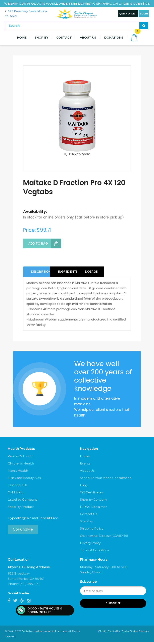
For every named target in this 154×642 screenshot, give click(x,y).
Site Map (86, 521)
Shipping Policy (91, 528)
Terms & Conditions (94, 550)
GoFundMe (23, 529)
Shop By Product (21, 507)
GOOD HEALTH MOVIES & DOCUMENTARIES (44, 610)
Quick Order (127, 13)
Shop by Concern (93, 499)
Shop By (41, 37)
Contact (64, 37)
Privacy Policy (90, 543)
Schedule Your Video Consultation (106, 478)
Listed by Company (22, 499)
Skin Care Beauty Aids (24, 478)
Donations (113, 37)
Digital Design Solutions (135, 631)
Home (21, 37)
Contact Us (88, 514)
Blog (83, 485)
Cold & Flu (15, 492)
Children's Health (21, 463)
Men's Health (18, 471)
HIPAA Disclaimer (93, 507)
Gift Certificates (91, 492)
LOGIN (144, 13)
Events (85, 463)
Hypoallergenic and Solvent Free (33, 518)
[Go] (143, 25)
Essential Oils (17, 485)
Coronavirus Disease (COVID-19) (104, 536)
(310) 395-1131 (29, 584)
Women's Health (20, 456)
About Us (88, 37)
